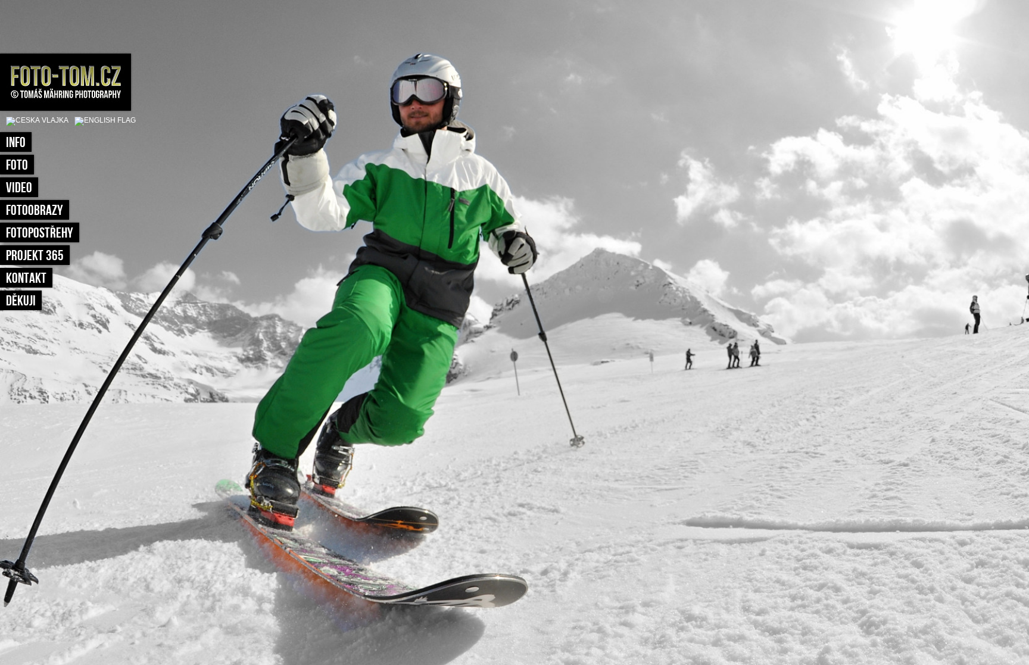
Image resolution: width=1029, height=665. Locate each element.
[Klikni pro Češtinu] (37, 120)
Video (19, 187)
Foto (17, 165)
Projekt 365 (35, 255)
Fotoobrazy (34, 210)
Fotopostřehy (39, 233)
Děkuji (21, 301)
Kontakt (26, 278)
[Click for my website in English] (102, 120)
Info (16, 142)
